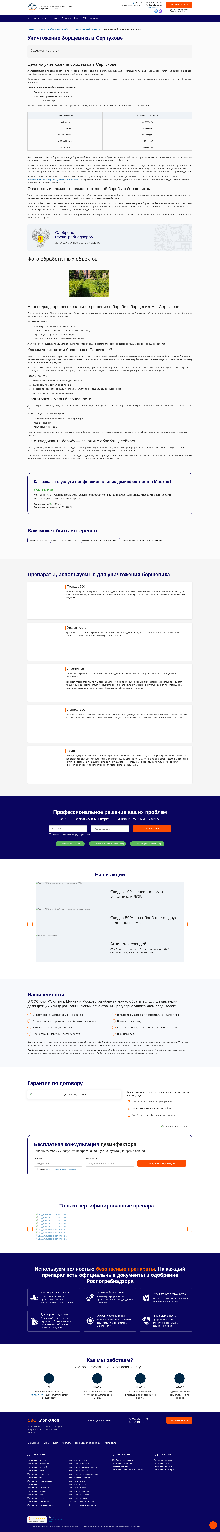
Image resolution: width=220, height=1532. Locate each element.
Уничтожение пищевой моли (40, 1505)
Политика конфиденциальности (76, 1526)
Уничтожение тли (77, 1481)
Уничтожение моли (36, 1477)
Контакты (93, 18)
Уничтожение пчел (36, 1498)
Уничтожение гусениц (79, 1498)
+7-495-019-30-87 (154, 5)
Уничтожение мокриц (78, 1460)
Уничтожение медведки (79, 1463)
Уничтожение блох (36, 1470)
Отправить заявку (152, 828)
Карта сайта (110, 1442)
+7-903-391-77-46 (154, 3)
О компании (33, 18)
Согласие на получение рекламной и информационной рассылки (115, 1526)
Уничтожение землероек (164, 1469)
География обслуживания (88, 1442)
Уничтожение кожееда (79, 1491)
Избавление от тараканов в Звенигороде (100, 540)
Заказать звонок (179, 4)
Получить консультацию (162, 1163)
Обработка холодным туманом (82, 1505)
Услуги (45, 18)
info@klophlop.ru (155, 7)
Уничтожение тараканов (38, 1463)
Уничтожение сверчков (79, 1477)
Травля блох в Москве (38, 540)
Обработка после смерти (122, 1460)
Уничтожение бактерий (122, 1463)
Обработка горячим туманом (81, 1501)
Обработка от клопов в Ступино (65, 540)
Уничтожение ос (35, 1484)
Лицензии (66, 18)
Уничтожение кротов (163, 1466)
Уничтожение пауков (78, 1488)
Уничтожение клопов (37, 1460)
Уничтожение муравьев (38, 1474)
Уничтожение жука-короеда (40, 1481)
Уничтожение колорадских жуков (83, 1474)
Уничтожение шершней (38, 1488)
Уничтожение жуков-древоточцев (84, 1467)
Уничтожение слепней (79, 1494)
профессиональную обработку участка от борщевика (54, 179)
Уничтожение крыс (162, 1463)
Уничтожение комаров (37, 1491)
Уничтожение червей (78, 1470)
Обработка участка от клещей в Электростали (142, 540)
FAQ (84, 18)
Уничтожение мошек (78, 1484)
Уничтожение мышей (163, 1460)
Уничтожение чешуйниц (38, 1501)
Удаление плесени (120, 1466)
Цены (56, 18)
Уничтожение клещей (37, 1467)
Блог (76, 18)
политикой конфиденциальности (76, 834)
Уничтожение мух (35, 1494)
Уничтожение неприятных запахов (127, 1469)
